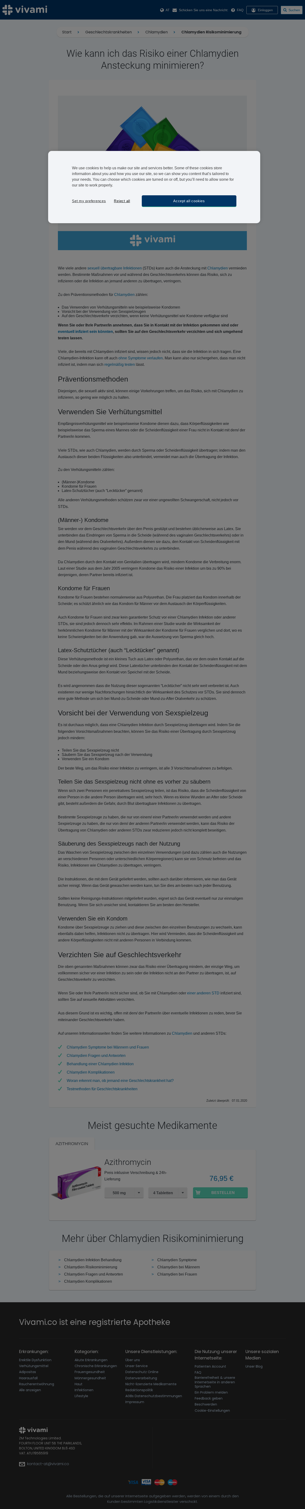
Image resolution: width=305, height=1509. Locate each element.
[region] (154, 187)
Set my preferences (89, 201)
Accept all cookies (189, 201)
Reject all (122, 201)
